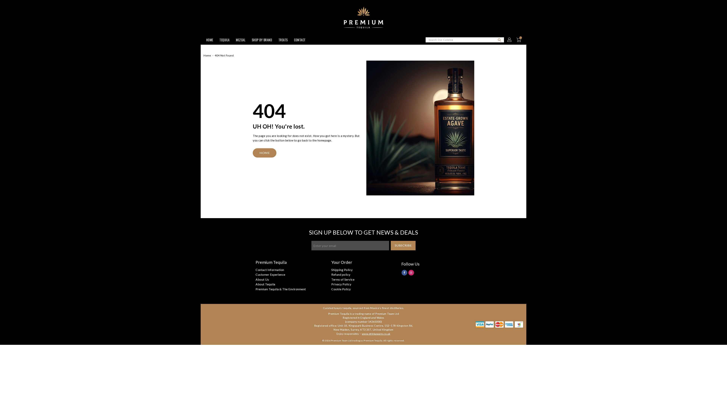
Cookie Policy (341, 289)
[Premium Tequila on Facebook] (404, 272)
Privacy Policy (341, 284)
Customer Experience (270, 274)
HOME (265, 153)
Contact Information (270, 270)
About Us (262, 279)
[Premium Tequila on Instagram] (411, 272)
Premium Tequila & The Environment (281, 289)
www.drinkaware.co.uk (376, 333)
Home (207, 55)
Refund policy (340, 274)
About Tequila (265, 284)
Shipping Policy (342, 270)
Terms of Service (342, 279)
